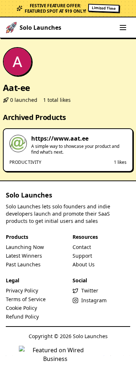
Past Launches (23, 264)
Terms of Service (26, 299)
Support (82, 255)
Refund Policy (22, 316)
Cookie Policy (21, 307)
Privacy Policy (22, 290)
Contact (82, 247)
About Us (84, 264)
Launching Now (25, 247)
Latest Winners (24, 255)
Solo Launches (29, 195)
